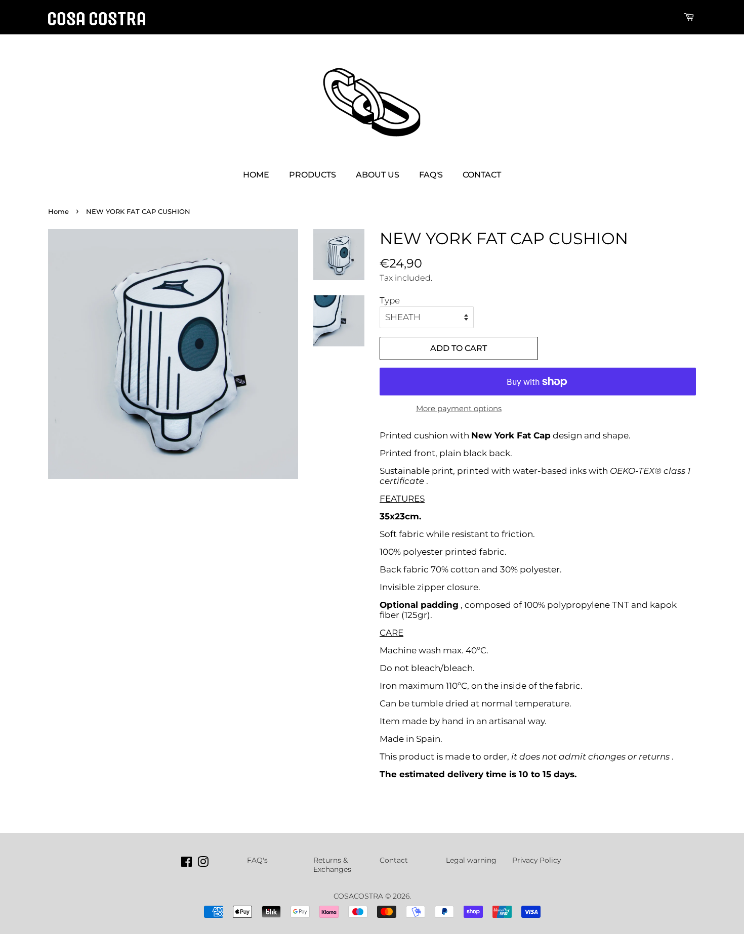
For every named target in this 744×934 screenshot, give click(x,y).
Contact (482, 175)
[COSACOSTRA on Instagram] (203, 863)
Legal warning (471, 860)
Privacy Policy (536, 860)
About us (377, 175)
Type (390, 300)
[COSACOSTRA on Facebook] (186, 863)
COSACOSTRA (358, 896)
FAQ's (431, 175)
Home (256, 175)
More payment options (459, 408)
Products (312, 175)
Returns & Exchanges (332, 865)
